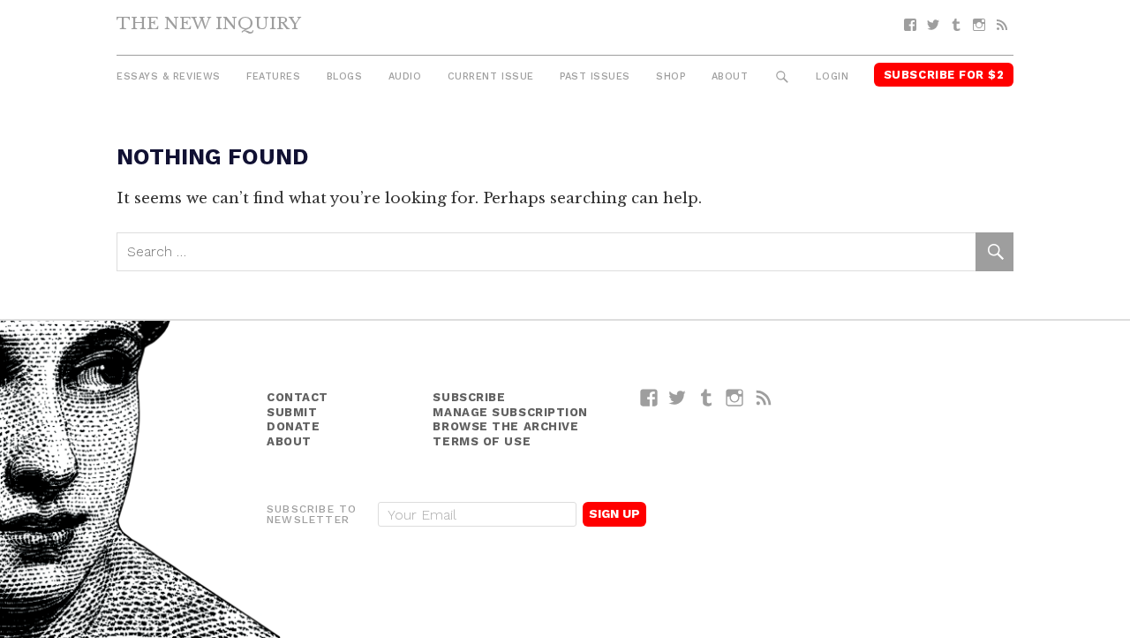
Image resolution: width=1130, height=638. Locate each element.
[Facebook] (910, 25)
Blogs (345, 76)
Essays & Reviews (169, 76)
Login (832, 76)
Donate (293, 426)
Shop (670, 76)
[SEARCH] (782, 77)
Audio (405, 76)
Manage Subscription (510, 412)
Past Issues (595, 76)
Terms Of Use (482, 441)
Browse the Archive (505, 426)
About (730, 76)
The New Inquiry (209, 23)
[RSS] (1002, 25)
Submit (292, 412)
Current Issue (491, 76)
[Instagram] (979, 25)
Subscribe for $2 (944, 74)
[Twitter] (933, 25)
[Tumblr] (956, 25)
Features (273, 76)
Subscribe (469, 397)
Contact (297, 397)
